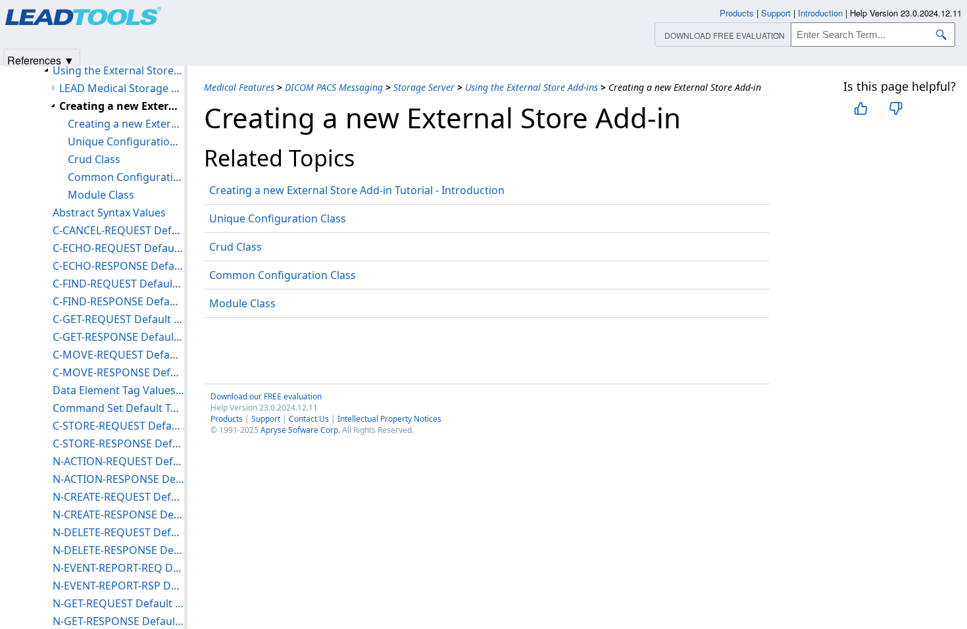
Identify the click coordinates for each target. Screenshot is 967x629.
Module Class (242, 303)
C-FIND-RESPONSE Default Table (118, 301)
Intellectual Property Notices (389, 418)
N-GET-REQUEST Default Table (118, 603)
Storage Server (424, 87)
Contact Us (309, 418)
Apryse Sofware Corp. (300, 430)
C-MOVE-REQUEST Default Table (118, 354)
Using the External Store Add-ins (531, 87)
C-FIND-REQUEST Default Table (118, 283)
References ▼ (40, 59)
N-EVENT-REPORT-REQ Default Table (118, 568)
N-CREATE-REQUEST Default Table (118, 497)
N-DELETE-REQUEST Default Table (118, 532)
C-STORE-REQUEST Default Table (118, 425)
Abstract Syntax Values (109, 212)
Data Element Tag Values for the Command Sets (118, 390)
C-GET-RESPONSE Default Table (118, 337)
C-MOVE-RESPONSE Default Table (118, 372)
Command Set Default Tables (118, 408)
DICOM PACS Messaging (334, 87)
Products (227, 418)
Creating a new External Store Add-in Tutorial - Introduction (357, 190)
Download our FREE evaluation (266, 396)
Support (265, 418)
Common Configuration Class (282, 275)
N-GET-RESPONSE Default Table (118, 621)
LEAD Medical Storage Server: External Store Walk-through (121, 88)
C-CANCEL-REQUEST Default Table (118, 230)
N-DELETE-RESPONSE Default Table (118, 550)
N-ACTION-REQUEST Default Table (118, 461)
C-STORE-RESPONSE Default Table (118, 443)
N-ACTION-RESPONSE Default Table (118, 479)
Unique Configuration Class (277, 218)
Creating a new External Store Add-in (121, 106)
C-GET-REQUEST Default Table (118, 319)
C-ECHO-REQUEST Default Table (118, 248)
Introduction (820, 13)
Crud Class (235, 246)
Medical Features (239, 87)
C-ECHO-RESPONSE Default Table (118, 266)
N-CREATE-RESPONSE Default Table (118, 514)
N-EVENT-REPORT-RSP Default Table (118, 585)
